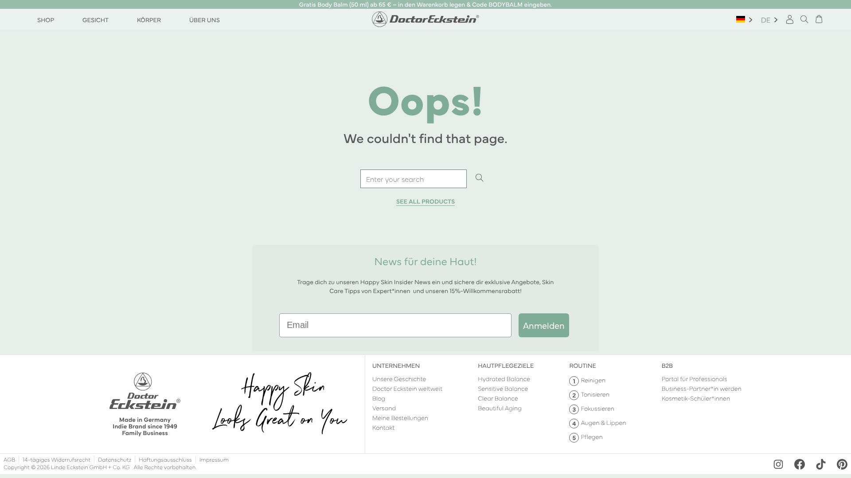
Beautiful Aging (500, 408)
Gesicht (95, 19)
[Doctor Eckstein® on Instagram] (778, 464)
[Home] (425, 19)
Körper (149, 19)
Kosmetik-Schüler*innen (696, 398)
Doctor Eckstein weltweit (407, 388)
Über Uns (204, 19)
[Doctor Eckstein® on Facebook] (799, 464)
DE (765, 19)
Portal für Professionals (694, 378)
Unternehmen (396, 365)
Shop (45, 19)
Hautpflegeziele (506, 365)
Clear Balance (498, 398)
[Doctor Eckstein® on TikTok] (821, 464)
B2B (667, 365)
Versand (384, 408)
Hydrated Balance (504, 378)
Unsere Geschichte (399, 378)
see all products (425, 201)
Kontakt (383, 427)
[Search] (479, 178)
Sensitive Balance (503, 388)
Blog (378, 398)
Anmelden (544, 325)
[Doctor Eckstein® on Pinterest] (842, 464)
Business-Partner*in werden (702, 388)
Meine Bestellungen (400, 417)
